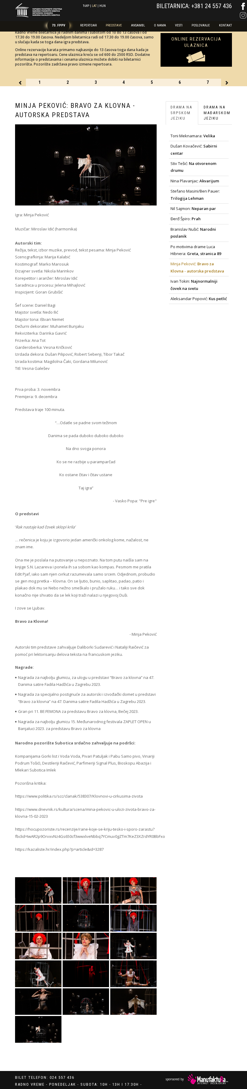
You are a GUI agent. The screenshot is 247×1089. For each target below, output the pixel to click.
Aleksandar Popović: (198, 298)
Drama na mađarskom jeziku (217, 112)
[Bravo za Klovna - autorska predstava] (38, 890)
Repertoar (88, 25)
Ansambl (138, 25)
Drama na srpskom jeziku (181, 112)
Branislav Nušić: (193, 233)
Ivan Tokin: (193, 284)
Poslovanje (201, 25)
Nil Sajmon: (193, 208)
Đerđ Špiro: (185, 218)
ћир (86, 6)
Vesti (179, 25)
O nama (160, 25)
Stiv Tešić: (193, 167)
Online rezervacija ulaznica (196, 42)
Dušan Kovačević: (193, 149)
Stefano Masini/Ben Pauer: (195, 194)
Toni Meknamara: (192, 135)
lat (94, 6)
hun (102, 6)
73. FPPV (58, 25)
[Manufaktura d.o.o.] (208, 1079)
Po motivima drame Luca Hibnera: (195, 250)
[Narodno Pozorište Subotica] (38, 9)
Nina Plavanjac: (194, 181)
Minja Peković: (197, 267)
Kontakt (225, 25)
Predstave (114, 25)
